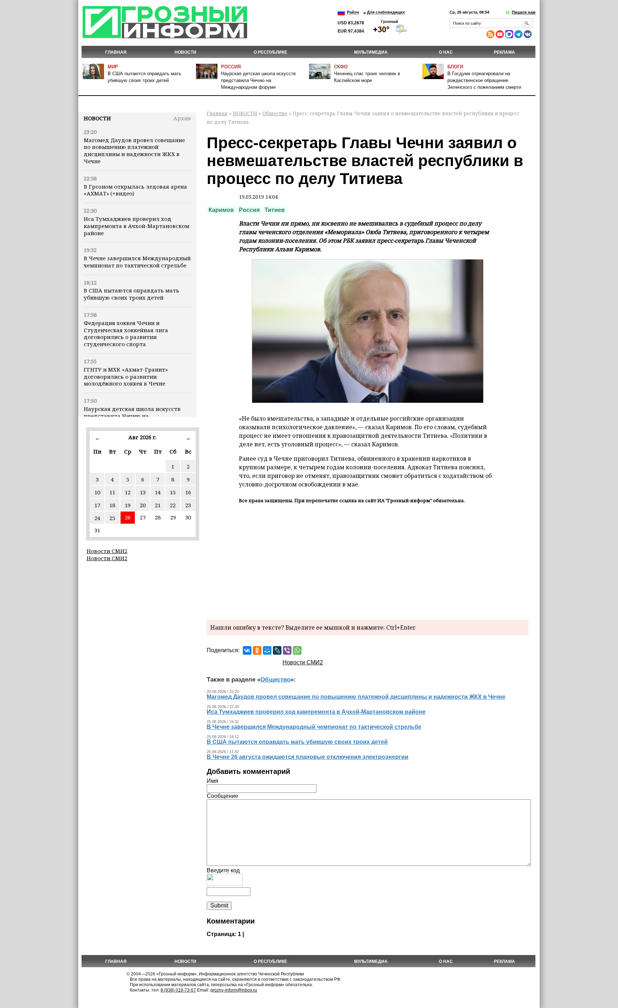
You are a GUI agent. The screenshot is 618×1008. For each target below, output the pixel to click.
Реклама (504, 52)
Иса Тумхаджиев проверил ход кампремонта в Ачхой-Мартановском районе (136, 226)
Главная (116, 52)
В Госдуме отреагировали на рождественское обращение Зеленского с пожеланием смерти (484, 80)
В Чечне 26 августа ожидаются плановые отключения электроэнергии (307, 757)
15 (173, 492)
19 (128, 505)
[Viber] (287, 650)
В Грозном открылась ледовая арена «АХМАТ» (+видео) (135, 190)
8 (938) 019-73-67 (178, 990)
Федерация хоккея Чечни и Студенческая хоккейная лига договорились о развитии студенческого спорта (126, 333)
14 (158, 492)
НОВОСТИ (185, 52)
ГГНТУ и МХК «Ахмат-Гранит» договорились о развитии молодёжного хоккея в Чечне (126, 376)
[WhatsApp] (297, 650)
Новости (97, 118)
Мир (113, 66)
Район (353, 12)
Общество (275, 113)
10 (97, 492)
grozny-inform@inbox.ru (233, 990)
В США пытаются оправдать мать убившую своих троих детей (131, 294)
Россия (231, 66)
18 (112, 505)
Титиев (275, 210)
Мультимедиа (371, 52)
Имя (212, 781)
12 (128, 492)
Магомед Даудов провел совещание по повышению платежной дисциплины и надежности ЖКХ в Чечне (134, 150)
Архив (182, 118)
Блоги (455, 66)
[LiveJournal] (277, 650)
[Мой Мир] (267, 650)
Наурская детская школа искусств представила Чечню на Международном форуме (258, 80)
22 (173, 505)
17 (97, 505)
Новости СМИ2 (107, 550)
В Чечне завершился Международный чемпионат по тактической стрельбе (137, 262)
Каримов (221, 210)
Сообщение (222, 796)
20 (143, 505)
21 (158, 505)
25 (112, 518)
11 (112, 492)
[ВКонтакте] (247, 650)
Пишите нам (523, 12)
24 (97, 518)
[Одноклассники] (257, 650)
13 (143, 492)
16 (188, 492)
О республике (270, 52)
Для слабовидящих (386, 12)
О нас (446, 52)
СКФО (341, 66)
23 (188, 505)
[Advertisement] (368, 560)
